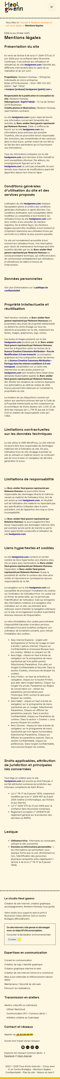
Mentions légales (42, 1069)
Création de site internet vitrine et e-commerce (28, 972)
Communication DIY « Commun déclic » (27, 1013)
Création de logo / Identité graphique (23, 964)
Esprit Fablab (28, 101)
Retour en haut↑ (45, 1072)
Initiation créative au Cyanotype (23, 1017)
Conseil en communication (18, 960)
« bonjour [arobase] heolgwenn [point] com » (28, 89)
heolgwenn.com (33, 64)
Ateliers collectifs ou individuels (20, 1005)
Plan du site (29, 1072)
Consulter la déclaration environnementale (29, 934)
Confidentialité (13, 1072)
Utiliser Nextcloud (16, 1009)
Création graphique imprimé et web (22, 968)
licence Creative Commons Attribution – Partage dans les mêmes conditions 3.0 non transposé (28, 363)
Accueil (24, 22)
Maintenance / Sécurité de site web (22, 984)
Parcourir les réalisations (17, 988)
